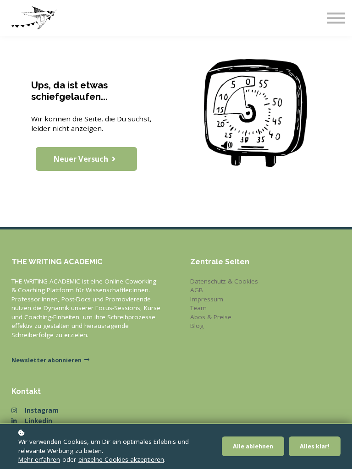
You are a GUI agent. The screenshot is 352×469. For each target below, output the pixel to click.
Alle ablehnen (253, 446)
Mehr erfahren (39, 459)
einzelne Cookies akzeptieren (121, 459)
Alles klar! (315, 446)
